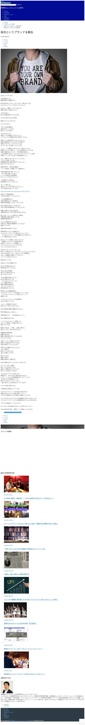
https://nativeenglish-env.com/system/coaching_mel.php (15, 191)
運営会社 (6, 18)
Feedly (3, 428)
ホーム (6, 11)
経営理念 (6, 12)
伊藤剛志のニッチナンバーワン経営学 (12, 7)
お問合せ (6, 19)
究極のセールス (8, 14)
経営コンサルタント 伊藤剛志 (13, 412)
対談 (5, 16)
